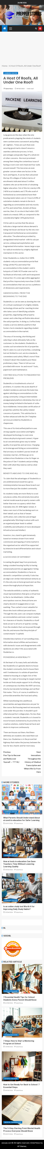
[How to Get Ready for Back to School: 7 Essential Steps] (22, 1066)
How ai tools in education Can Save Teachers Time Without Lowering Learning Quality (19, 864)
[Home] (4, 28)
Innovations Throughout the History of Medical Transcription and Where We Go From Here (32, 762)
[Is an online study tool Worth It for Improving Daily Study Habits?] (22, 888)
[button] (10, 28)
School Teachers (11, 991)
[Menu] (10, 28)
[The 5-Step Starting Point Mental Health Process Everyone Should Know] (22, 1110)
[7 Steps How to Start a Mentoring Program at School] (22, 1023)
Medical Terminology (13, 1122)
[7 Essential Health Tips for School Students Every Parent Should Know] (22, 979)
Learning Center (11, 73)
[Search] (36, 28)
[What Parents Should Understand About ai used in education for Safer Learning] (22, 799)
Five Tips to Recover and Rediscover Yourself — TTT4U (12, 757)
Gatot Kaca (9, 88)
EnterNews (35, 1143)
